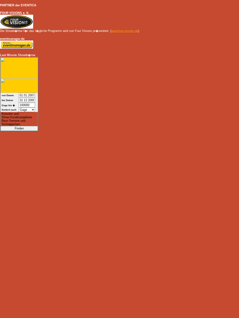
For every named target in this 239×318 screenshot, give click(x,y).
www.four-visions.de (124, 31)
